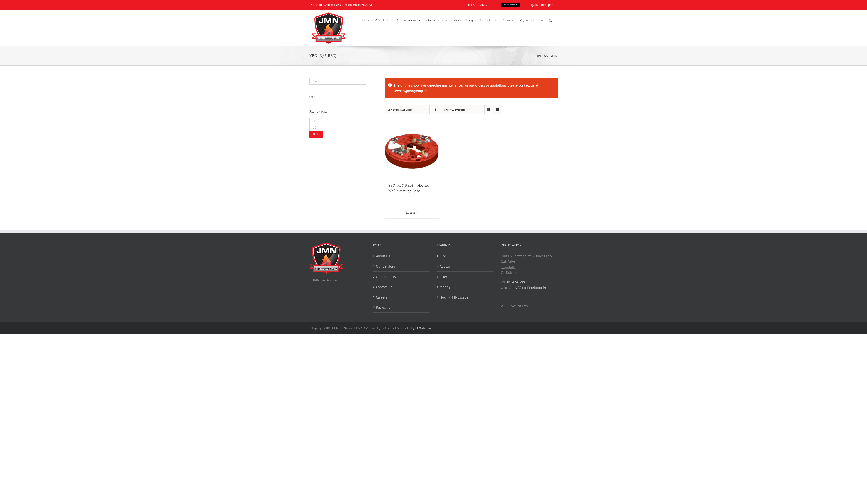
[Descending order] (435, 109)
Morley (445, 287)
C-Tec (443, 276)
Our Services (385, 266)
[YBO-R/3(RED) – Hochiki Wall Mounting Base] (412, 151)
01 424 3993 (334, 5)
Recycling (383, 307)
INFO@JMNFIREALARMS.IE (358, 5)
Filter (316, 134)
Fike (443, 256)
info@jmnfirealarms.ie (528, 287)
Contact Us (384, 287)
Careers (381, 297)
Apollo (445, 266)
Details (413, 212)
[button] (550, 20)
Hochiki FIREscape (454, 297)
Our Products (386, 276)
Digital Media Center (422, 328)
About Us (383, 256)
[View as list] (497, 109)
